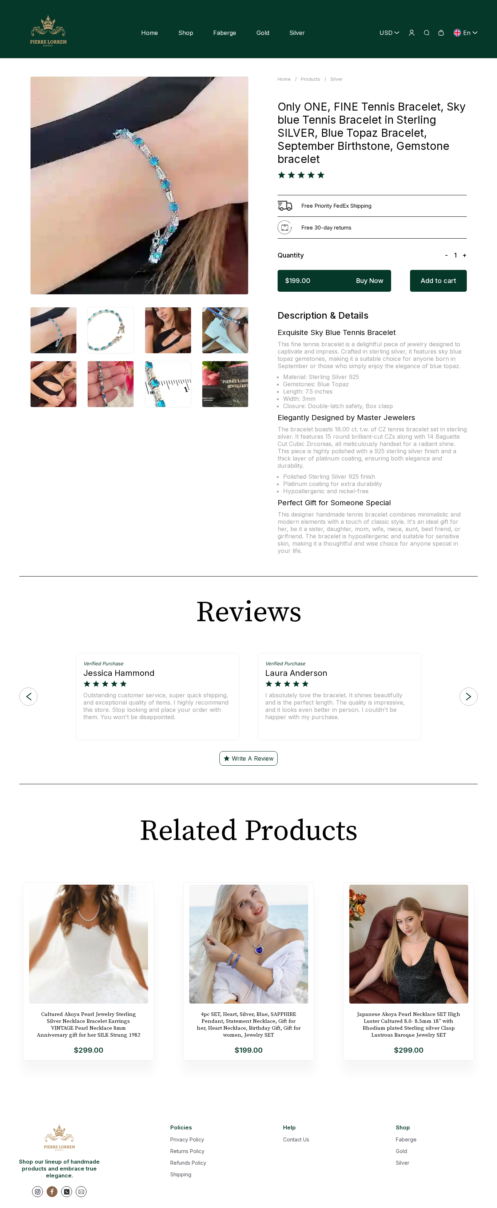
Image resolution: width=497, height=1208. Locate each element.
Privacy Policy (187, 1139)
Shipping (180, 1174)
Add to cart (438, 280)
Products (310, 79)
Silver (297, 32)
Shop (185, 32)
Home (149, 32)
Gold (263, 32)
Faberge (224, 32)
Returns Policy (187, 1151)
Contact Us (296, 1139)
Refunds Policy (188, 1163)
